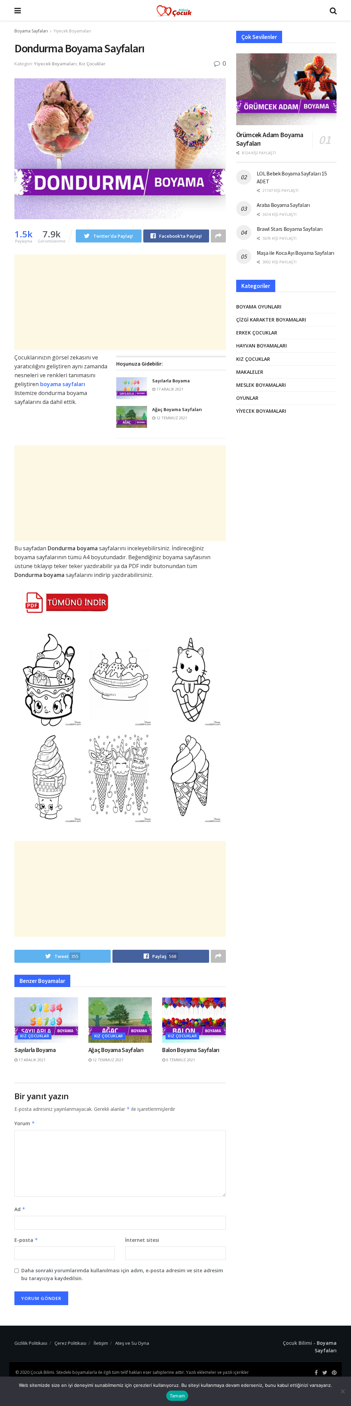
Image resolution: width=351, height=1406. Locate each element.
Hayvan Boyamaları (261, 345)
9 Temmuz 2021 (180, 1059)
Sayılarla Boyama (171, 381)
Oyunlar (247, 398)
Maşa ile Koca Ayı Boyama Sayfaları (295, 252)
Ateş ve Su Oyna (132, 1343)
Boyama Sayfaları (31, 31)
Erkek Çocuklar (256, 332)
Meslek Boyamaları (261, 385)
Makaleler (249, 372)
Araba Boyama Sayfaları (283, 204)
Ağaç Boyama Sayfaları (177, 409)
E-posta (26, 1240)
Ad (19, 1209)
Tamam (177, 1395)
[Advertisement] (120, 302)
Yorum (24, 1123)
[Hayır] (342, 1391)
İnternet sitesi (142, 1240)
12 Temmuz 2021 (171, 417)
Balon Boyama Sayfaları (190, 1050)
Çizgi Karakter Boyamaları (271, 319)
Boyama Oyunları (258, 306)
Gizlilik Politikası (30, 1343)
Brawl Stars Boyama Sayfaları (290, 228)
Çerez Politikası (70, 1343)
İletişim (101, 1343)
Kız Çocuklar (92, 64)
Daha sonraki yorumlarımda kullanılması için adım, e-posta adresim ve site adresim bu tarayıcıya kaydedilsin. (122, 1274)
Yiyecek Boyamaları (72, 31)
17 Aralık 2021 (169, 389)
